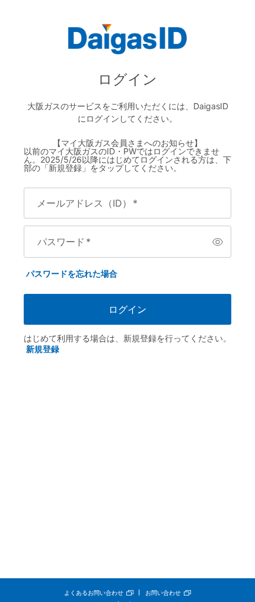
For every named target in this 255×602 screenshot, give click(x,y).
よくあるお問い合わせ (93, 592)
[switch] (218, 241)
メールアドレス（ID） (87, 203)
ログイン (127, 309)
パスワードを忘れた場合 (71, 273)
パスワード (64, 241)
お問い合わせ (163, 592)
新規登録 (42, 349)
